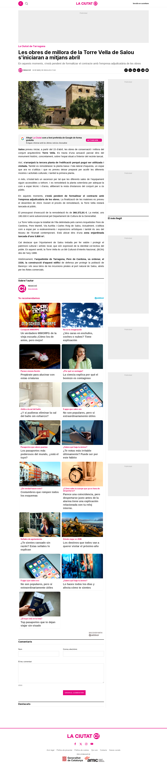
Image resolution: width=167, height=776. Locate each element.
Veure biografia (32, 289)
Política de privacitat (64, 750)
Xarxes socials (114, 750)
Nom (20, 649)
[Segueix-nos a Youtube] (91, 743)
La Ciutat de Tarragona (31, 46)
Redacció (27, 70)
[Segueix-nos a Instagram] (86, 743)
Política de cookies (81, 750)
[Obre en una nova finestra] (72, 759)
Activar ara (92, 140)
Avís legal (50, 750)
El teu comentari (25, 662)
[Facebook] (126, 70)
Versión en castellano (141, 3)
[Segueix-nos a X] (80, 743)
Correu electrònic (70, 649)
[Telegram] (143, 70)
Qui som (94, 750)
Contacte (103, 750)
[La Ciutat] (86, 3)
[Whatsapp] (138, 70)
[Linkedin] (134, 70)
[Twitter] (130, 70)
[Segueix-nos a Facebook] (75, 743)
